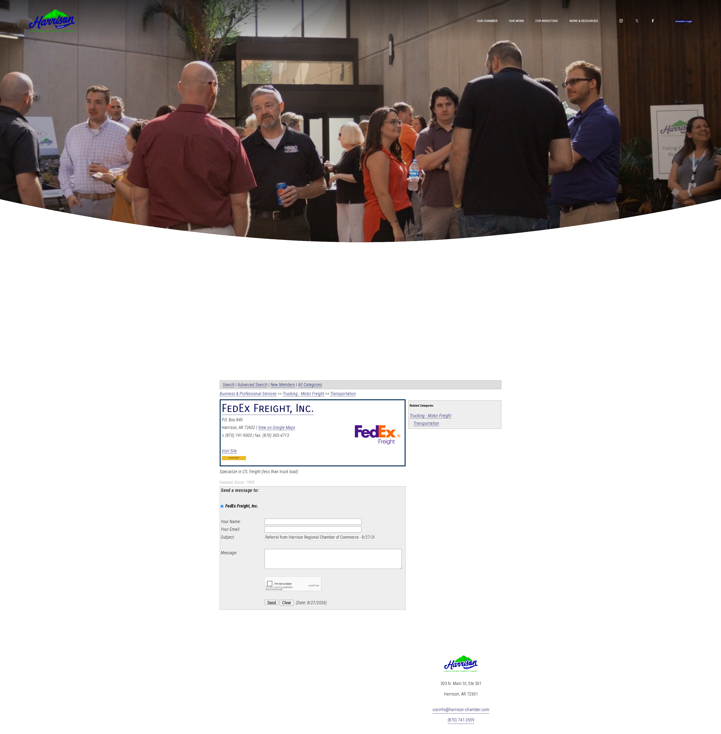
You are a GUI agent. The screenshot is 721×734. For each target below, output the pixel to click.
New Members (283, 384)
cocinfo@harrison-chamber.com (461, 709)
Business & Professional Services (248, 393)
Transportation (426, 423)
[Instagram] (621, 21)
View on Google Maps (276, 427)
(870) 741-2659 (461, 720)
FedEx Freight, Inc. (268, 408)
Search (229, 384)
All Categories (310, 384)
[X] (637, 21)
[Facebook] (653, 21)
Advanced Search (252, 384)
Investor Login (684, 21)
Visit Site (229, 451)
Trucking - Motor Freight (430, 415)
